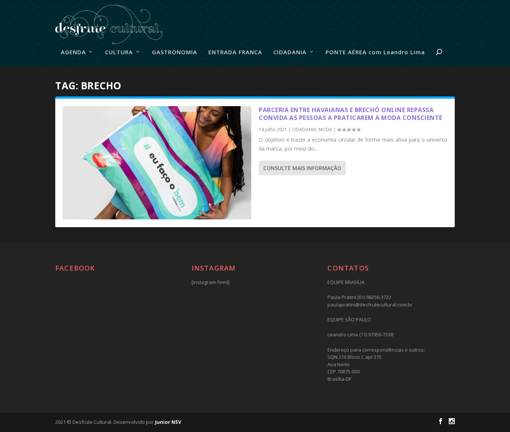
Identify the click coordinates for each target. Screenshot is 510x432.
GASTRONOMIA (174, 52)
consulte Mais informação (302, 168)
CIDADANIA (290, 52)
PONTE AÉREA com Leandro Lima (375, 52)
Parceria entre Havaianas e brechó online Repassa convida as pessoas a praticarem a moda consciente (350, 114)
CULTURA (119, 52)
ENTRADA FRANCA (235, 52)
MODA (325, 129)
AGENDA (73, 52)
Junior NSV (168, 422)
